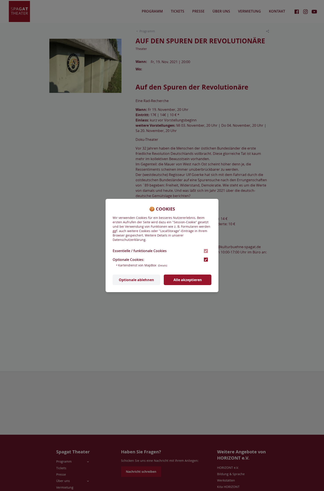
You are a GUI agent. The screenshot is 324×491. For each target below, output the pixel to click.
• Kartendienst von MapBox (141, 265)
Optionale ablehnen (136, 279)
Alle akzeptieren (187, 279)
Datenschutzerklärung (129, 240)
